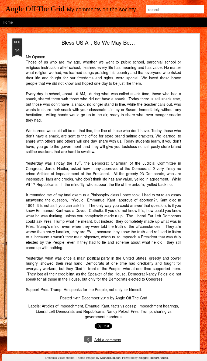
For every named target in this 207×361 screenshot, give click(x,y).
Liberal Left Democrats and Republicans (70, 311)
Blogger (143, 357)
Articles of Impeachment (62, 306)
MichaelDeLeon (110, 357)
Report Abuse (159, 357)
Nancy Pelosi (117, 311)
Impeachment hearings (158, 306)
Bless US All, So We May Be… (98, 42)
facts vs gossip (123, 306)
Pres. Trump (141, 311)
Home (8, 22)
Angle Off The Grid (131, 297)
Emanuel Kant (97, 306)
